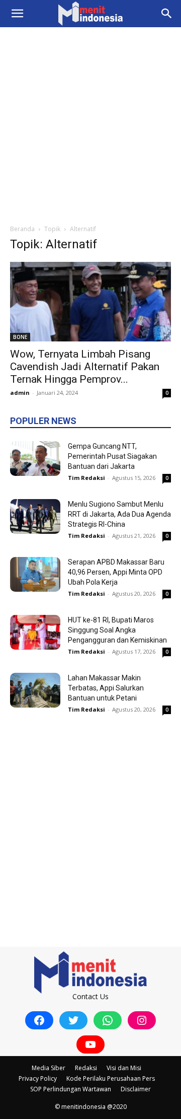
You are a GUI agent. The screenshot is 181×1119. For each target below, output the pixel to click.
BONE (20, 336)
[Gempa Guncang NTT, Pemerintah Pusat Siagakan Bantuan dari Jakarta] (35, 458)
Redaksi (86, 1068)
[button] (17, 13)
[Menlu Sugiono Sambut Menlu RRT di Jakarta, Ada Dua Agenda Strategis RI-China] (35, 516)
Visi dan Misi (124, 1068)
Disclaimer (136, 1089)
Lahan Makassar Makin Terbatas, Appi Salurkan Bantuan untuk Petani (106, 688)
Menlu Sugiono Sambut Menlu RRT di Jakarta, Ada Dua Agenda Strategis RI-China (119, 514)
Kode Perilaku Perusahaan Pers (110, 1078)
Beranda (22, 229)
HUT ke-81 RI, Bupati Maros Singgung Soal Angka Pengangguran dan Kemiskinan (117, 630)
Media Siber (48, 1068)
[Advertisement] (90, 123)
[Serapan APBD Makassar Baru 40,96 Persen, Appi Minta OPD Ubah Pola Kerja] (35, 574)
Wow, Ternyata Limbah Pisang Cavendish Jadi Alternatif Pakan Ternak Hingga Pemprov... (84, 366)
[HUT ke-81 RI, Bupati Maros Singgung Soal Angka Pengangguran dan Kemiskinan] (35, 632)
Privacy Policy (38, 1078)
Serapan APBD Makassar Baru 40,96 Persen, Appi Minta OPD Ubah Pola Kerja (116, 572)
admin (20, 392)
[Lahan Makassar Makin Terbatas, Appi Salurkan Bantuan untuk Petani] (35, 690)
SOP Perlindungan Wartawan (70, 1089)
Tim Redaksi (86, 477)
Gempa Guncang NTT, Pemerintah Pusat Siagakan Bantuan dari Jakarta (112, 456)
